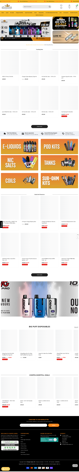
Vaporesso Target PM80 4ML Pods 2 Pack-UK (68, 259)
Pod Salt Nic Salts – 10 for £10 (49, 76)
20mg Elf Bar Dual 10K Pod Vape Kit (63, 354)
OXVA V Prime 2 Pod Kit (7, 76)
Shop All (76, 327)
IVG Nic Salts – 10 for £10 (47, 111)
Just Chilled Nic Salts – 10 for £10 (9, 111)
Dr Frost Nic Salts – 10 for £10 (29, 111)
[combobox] (35, 6)
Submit (53, 425)
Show (1, 224)
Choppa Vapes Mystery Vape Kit (29, 76)
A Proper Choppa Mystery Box (29, 221)
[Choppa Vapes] (19, 146)
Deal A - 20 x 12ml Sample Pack (26, 401)
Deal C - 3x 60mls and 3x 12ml (62, 401)
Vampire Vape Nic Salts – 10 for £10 (68, 77)
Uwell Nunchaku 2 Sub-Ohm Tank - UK (8, 259)
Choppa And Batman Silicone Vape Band (48, 222)
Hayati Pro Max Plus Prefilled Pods (45, 354)
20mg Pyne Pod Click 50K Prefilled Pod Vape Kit (8, 354)
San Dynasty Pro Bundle (67, 111)
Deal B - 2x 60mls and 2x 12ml (44, 401)
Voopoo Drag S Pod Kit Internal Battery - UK (29, 259)
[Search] (37, 6)
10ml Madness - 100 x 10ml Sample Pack (8, 401)
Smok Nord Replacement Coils (68, 221)
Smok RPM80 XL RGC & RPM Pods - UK (48, 259)
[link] (10, 133)
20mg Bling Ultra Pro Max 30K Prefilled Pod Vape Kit (26, 354)
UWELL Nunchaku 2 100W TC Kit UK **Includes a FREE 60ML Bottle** (9, 222)
